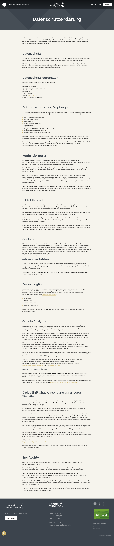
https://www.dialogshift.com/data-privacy (35, 442)
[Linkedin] (95, 503)
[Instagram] (99, 503)
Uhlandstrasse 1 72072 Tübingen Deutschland (55, 516)
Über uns (12, 4)
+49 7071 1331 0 (55, 522)
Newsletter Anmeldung (99, 523)
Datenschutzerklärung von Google (32, 365)
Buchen (107, 4)
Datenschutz (96, 529)
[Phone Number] (96, 4)
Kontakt (95, 525)
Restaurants (25, 4)
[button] (4, 533)
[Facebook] (103, 503)
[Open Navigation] (4, 5)
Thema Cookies (72, 255)
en (100, 4)
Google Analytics (54, 365)
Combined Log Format (49, 295)
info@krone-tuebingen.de (59, 525)
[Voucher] (92, 4)
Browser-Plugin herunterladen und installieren (64, 382)
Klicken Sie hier (11, 518)
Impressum (96, 527)
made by (101, 535)
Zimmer (18, 4)
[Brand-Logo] (57, 4)
